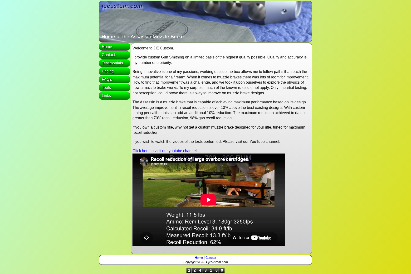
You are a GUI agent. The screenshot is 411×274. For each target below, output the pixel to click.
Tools (106, 88)
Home (107, 47)
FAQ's (107, 79)
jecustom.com (122, 6)
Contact (108, 55)
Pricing (108, 71)
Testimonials (112, 63)
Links (106, 96)
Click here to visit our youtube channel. (165, 151)
